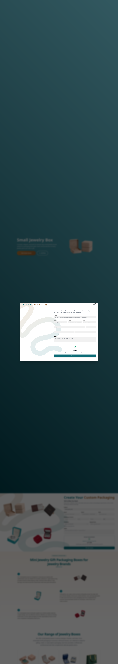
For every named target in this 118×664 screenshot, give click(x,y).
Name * (55, 320)
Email (84, 320)
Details (55, 336)
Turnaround (56, 330)
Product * (56, 315)
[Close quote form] (94, 304)
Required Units (78, 330)
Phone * (69, 320)
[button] (75, 349)
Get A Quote (76, 355)
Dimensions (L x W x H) (58, 325)
